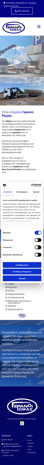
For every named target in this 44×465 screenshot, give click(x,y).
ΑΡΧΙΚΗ (29, 440)
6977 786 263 (8, 440)
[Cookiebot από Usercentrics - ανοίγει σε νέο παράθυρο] (31, 185)
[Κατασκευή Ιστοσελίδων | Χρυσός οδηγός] (22, 423)
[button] (22, 11)
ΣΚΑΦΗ (29, 449)
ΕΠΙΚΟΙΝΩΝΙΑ (31, 452)
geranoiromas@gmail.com (12, 446)
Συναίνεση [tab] (7, 192)
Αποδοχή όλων (22, 265)
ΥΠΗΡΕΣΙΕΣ (30, 443)
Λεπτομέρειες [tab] (22, 192)
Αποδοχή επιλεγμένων (22, 272)
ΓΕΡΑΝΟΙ (30, 446)
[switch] (38, 240)
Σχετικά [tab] (36, 192)
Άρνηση (22, 278)
